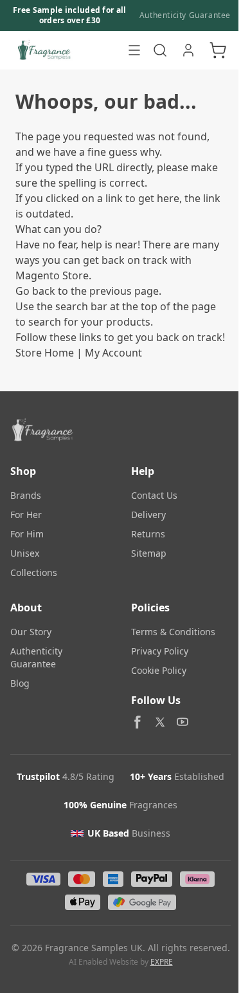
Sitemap (148, 553)
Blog (20, 683)
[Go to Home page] (65, 50)
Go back (35, 291)
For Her (26, 514)
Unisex (24, 553)
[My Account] (188, 50)
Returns (148, 534)
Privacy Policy (159, 651)
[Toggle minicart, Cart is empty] (218, 50)
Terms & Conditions (173, 632)
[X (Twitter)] (160, 722)
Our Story (30, 632)
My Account (113, 353)
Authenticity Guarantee (185, 15)
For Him (27, 534)
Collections (33, 572)
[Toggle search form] (160, 50)
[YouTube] (182, 722)
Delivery (148, 514)
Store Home (44, 353)
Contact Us (154, 495)
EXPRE (161, 961)
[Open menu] (134, 50)
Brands (25, 495)
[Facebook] (137, 722)
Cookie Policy (158, 670)
